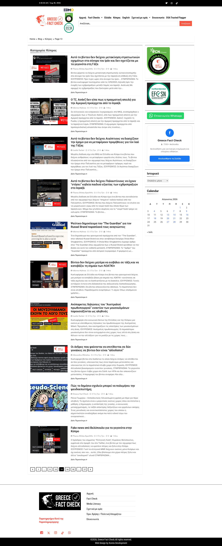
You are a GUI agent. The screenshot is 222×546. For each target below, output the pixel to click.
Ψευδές (36, 80)
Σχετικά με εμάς (140, 17)
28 (174, 222)
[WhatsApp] (69, 533)
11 (50, 469)
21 (174, 218)
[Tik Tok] (177, 3)
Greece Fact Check (80, 394)
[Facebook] (161, 3)
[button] (95, 18)
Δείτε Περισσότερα (78, 92)
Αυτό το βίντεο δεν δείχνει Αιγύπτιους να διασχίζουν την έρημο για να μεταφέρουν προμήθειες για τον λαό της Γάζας (105, 142)
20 (168, 218)
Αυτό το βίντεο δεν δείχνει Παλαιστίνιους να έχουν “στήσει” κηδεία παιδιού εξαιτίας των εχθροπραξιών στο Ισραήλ (104, 184)
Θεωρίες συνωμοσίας (41, 119)
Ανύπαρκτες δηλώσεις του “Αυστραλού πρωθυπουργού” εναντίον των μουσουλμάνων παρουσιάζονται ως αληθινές (100, 308)
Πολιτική (57, 447)
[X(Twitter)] (48, 533)
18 (155, 218)
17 (85, 469)
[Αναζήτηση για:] (128, 23)
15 (73, 469)
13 (168, 215)
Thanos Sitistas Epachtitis (83, 69)
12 (56, 469)
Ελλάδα (107, 17)
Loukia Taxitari (78, 150)
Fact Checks (94, 17)
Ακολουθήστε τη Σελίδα (169, 158)
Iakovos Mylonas (79, 107)
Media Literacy (38, 408)
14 (67, 469)
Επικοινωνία (158, 17)
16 (187, 215)
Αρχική (82, 17)
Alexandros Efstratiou (81, 355)
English (126, 17)
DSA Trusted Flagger (176, 17)
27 (168, 222)
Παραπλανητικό (39, 246)
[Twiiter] (166, 3)
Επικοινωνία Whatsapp (168, 116)
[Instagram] (172, 3)
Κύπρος (117, 17)
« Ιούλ (149, 232)
